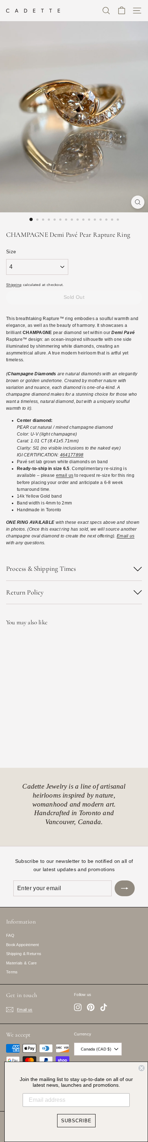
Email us (125, 536)
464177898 (72, 454)
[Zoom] (137, 202)
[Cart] (121, 10)
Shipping (14, 285)
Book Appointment (22, 945)
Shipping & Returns (23, 953)
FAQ (10, 935)
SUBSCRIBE (76, 1120)
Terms (12, 972)
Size (11, 251)
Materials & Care (21, 963)
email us (64, 475)
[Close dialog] (141, 1068)
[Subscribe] (125, 888)
